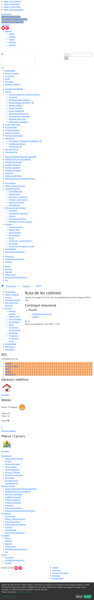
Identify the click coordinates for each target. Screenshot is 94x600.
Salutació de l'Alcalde (14, 458)
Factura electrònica (13, 508)
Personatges (14, 322)
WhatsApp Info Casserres (16, 549)
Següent (12, 431)
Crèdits (55, 567)
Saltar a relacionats (12, 7)
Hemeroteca (10, 546)
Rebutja (79, 596)
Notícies (8, 371)
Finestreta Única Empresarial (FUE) (20, 511)
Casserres (9, 557)
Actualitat (5, 535)
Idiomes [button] (8, 31)
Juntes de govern (12, 469)
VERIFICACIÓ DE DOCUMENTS (18, 491)
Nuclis (4, 554)
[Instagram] (7, 28)
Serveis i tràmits (8, 486)
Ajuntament (6, 456)
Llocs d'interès (15, 319)
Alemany (12, 42)
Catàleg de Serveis (13, 497)
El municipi (11, 286)
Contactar (5, 25)
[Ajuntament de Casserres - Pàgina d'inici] (18, 59)
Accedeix (5, 395)
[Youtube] (3, 28)
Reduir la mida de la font (11, 17)
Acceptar (87, 596)
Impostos (9, 505)
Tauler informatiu (12, 464)
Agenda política (11, 366)
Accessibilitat (57, 578)
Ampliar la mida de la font (12, 22)
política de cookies (23, 592)
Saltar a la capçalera (12, 1)
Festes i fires (14, 316)
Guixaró (8, 563)
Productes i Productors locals (14, 338)
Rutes (38, 285)
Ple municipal (11, 467)
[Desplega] (18, 286)
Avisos (8, 369)
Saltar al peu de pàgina (14, 9)
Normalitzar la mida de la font (14, 19)
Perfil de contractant (14, 475)
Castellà (12, 36)
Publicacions (10, 374)
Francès (12, 45)
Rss (6, 552)
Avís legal (56, 575)
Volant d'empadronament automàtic (21, 489)
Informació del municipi (15, 524)
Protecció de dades (60, 573)
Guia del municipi (12, 300)
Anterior (5, 431)
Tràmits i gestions (12, 500)
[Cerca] (66, 58)
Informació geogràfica (15, 533)
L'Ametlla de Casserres (14, 560)
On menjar (13, 333)
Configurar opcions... (10, 596)
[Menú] (2, 68)
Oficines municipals (13, 494)
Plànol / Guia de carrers (15, 519)
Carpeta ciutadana (13, 502)
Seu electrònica (11, 480)
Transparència (11, 483)
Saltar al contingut (12, 4)
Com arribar (10, 292)
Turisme (26, 286)
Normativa (9, 478)
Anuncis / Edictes (12, 472)
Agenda (8, 363)
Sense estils (6, 14)
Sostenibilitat (10, 344)
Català (11, 34)
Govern (8, 461)
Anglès (12, 39)
